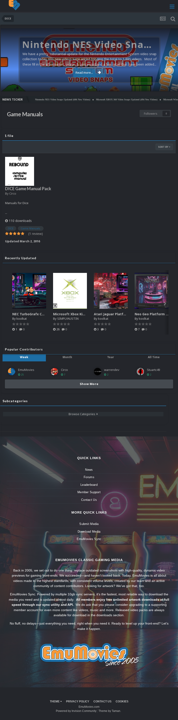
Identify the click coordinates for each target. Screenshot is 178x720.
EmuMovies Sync (89, 539)
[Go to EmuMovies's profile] (12, 372)
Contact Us (89, 500)
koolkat (21, 318)
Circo (169, 85)
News (89, 469)
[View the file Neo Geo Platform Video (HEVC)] (151, 291)
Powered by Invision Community (76, 711)
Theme (55, 701)
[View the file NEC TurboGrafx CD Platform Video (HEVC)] (29, 291)
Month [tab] (67, 357)
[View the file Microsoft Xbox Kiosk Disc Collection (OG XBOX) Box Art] (70, 291)
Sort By (163, 146)
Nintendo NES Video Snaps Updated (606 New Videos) (48, 99)
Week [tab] (24, 357)
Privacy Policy (77, 701)
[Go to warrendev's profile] (98, 372)
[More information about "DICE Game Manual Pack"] (19, 171)
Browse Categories (83, 414)
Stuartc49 (153, 370)
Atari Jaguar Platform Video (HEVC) (123, 314)
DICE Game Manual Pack (28, 188)
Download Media (89, 531)
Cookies (122, 701)
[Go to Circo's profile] (54, 372)
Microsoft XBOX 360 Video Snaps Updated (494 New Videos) (112, 99)
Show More (89, 384)
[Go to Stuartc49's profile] (140, 372)
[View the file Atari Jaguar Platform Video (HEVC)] (111, 291)
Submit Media (89, 524)
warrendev (111, 370)
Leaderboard (89, 484)
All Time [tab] (154, 357)
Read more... (84, 72)
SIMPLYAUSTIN (68, 318)
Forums (89, 477)
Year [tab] (110, 357)
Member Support (89, 492)
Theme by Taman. (110, 711)
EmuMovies (26, 370)
